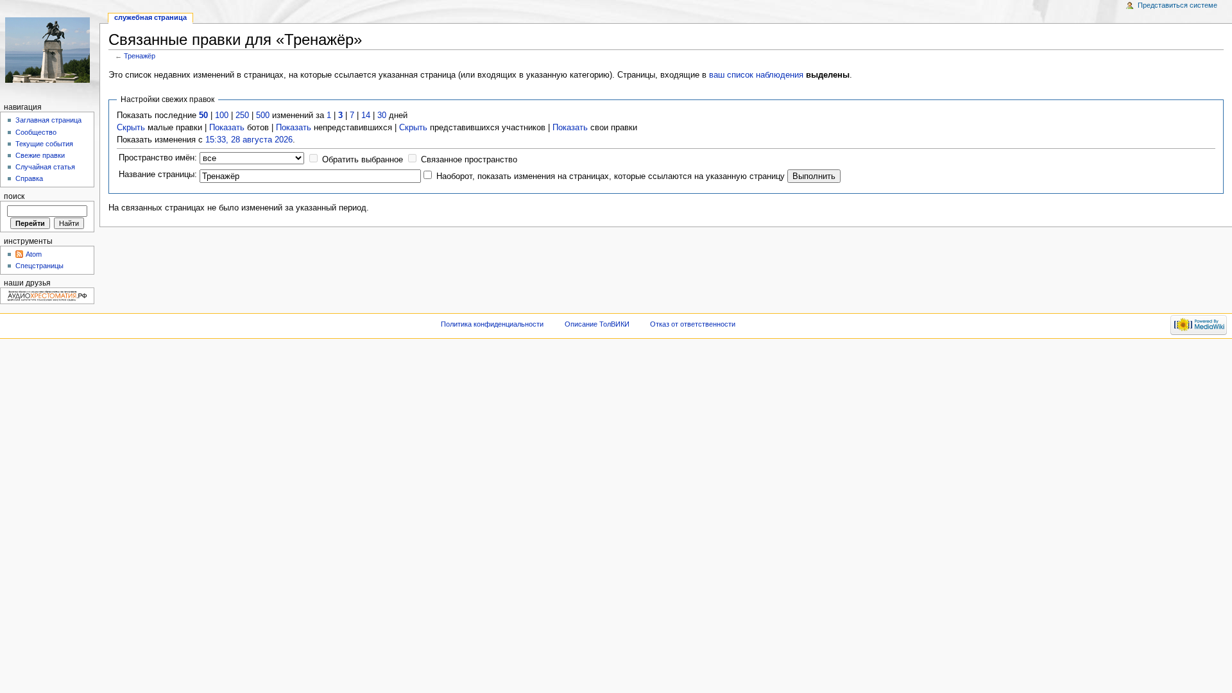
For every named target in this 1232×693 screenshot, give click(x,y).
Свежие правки (40, 155)
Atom (34, 254)
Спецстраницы (39, 266)
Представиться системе (1177, 5)
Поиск (14, 196)
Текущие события (44, 144)
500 (263, 115)
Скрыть (131, 127)
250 (242, 115)
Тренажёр (139, 56)
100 (221, 115)
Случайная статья (45, 167)
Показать (226, 127)
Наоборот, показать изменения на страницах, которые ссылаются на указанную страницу (610, 176)
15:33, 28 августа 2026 (249, 139)
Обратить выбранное (362, 159)
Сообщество (35, 132)
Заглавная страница (48, 120)
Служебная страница (150, 17)
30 (381, 115)
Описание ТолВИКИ (597, 324)
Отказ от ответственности (692, 324)
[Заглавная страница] (49, 49)
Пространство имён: (158, 157)
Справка (29, 178)
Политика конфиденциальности (492, 324)
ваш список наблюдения (756, 75)
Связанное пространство (469, 159)
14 (365, 115)
